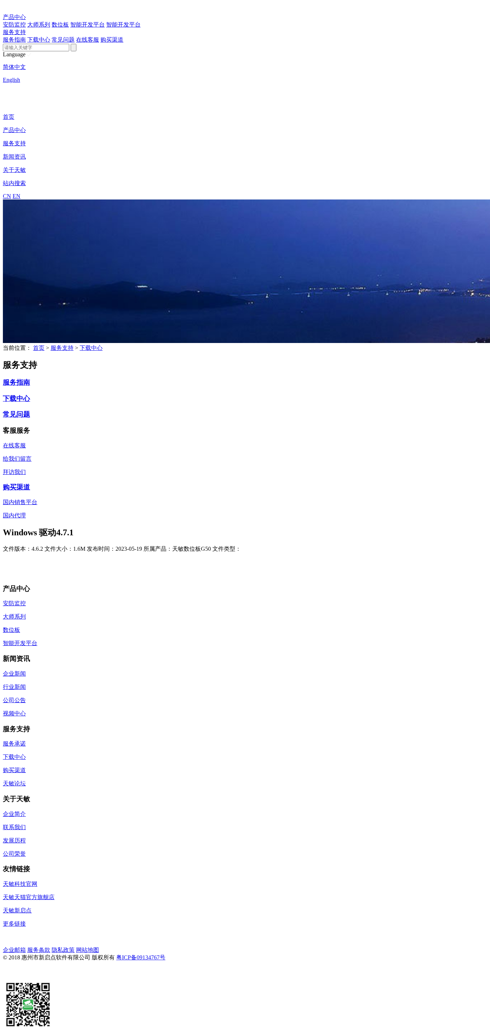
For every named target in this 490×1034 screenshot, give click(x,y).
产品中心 (14, 17)
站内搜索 (14, 183)
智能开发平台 (87, 25)
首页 (8, 117)
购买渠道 (111, 40)
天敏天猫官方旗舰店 (29, 897)
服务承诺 (14, 744)
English (11, 80)
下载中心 (38, 40)
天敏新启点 (17, 910)
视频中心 (14, 713)
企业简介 (14, 814)
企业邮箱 (14, 950)
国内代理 (14, 515)
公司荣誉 (14, 854)
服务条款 (38, 950)
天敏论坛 (14, 783)
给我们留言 (17, 459)
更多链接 (14, 924)
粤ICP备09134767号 (140, 957)
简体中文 (14, 67)
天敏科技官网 (20, 884)
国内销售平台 (20, 502)
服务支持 (14, 32)
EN (16, 196)
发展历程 (14, 840)
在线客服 (87, 40)
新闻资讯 (14, 157)
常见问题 (63, 40)
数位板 (60, 25)
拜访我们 (14, 472)
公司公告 (14, 700)
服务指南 (14, 40)
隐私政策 (63, 950)
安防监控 (14, 25)
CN (7, 196)
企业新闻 (14, 674)
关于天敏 (14, 170)
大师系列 (38, 25)
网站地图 (87, 950)
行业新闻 (14, 687)
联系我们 (14, 827)
